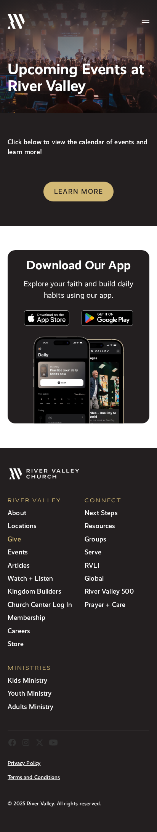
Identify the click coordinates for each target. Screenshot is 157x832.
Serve (93, 552)
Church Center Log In (40, 604)
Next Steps (101, 513)
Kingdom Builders (34, 591)
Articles (19, 565)
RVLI (92, 565)
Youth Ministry (29, 693)
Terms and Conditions (34, 777)
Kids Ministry (27, 680)
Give (14, 539)
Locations (22, 526)
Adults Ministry (31, 707)
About (17, 513)
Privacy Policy (24, 763)
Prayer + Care (105, 604)
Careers (19, 631)
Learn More (78, 191)
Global (94, 578)
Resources (100, 526)
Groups (95, 539)
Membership (26, 617)
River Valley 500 (109, 591)
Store (16, 644)
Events (18, 552)
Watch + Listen (30, 578)
